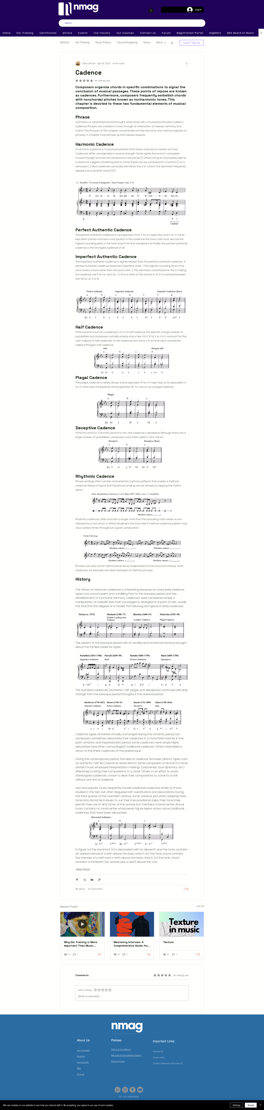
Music (146, 42)
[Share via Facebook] (76, 879)
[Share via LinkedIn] (91, 879)
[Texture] (182, 924)
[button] (151, 9)
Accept (251, 1105)
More (159, 42)
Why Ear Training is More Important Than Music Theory (80, 943)
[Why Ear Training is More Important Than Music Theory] (82, 924)
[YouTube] (140, 1090)
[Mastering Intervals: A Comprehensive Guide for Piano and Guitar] (132, 924)
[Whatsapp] (118, 1090)
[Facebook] (133, 1090)
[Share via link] (99, 879)
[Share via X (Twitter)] (84, 879)
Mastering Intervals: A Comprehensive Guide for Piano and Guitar (131, 943)
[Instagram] (125, 1090)
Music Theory (103, 42)
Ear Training (82, 42)
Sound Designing (127, 42)
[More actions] (187, 63)
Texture (168, 942)
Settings (236, 1105)
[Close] (260, 1105)
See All (200, 906)
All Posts (65, 42)
